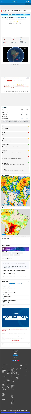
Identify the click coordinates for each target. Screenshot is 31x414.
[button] (26, 1)
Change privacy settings (27, 371)
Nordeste (12, 386)
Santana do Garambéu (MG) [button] (21, 17)
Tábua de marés (8, 388)
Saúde (12, 369)
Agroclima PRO (17, 374)
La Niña (12, 394)
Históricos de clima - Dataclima (4, 386)
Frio (11, 388)
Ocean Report (17, 378)
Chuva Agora (9, 258)
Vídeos (12, 407)
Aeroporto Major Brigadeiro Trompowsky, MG (9, 300)
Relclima (3, 387)
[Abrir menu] (1, 1)
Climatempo (15, 355)
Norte (11, 387)
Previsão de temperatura (8, 382)
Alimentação (12, 368)
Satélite (4, 258)
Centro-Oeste (12, 385)
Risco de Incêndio (7, 373)
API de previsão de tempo (27, 375)
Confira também (21, 365)
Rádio (16, 369)
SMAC (16, 373)
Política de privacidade (26, 369)
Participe (21, 366)
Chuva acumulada (3, 399)
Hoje (6, 14)
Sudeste (12, 384)
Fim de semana (15, 14)
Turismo (12, 395)
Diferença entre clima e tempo (4, 390)
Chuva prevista (4, 397)
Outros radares (4, 396)
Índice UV (7, 387)
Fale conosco (26, 368)
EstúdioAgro (12, 404)
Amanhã (10, 14)
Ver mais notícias (15, 340)
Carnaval (12, 397)
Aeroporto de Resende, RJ (7, 296)
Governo (12, 380)
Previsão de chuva (8, 380)
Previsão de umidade (8, 384)
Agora (3, 14)
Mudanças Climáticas (12, 381)
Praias (3, 372)
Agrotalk (12, 403)
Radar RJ (3, 395)
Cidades (19, 283)
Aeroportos (12, 283)
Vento (7, 372)
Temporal (12, 389)
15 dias (20, 14)
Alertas (12, 370)
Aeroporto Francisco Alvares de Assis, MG (9, 288)
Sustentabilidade (13, 371)
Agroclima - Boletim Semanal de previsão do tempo (13, 373)
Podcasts (3, 388)
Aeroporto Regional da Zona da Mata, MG (9, 292)
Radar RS (12, 396)
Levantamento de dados (17, 377)
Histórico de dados (26, 14)
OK (15, 412)
